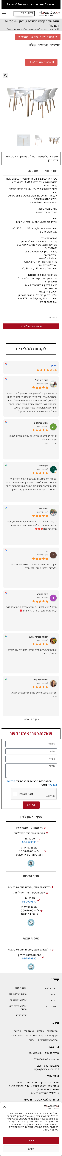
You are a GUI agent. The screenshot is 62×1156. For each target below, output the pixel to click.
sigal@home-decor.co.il (46, 1069)
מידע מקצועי (52, 1030)
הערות (52, 317)
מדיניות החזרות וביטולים (47, 1040)
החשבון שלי (29, 1030)
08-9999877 (29, 902)
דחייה (31, 1149)
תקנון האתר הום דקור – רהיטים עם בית (41, 1035)
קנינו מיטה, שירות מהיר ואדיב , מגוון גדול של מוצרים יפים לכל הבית (32, 651)
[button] (4, 1106)
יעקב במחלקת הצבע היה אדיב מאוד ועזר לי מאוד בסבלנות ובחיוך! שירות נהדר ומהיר (34, 566)
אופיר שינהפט (41, 423)
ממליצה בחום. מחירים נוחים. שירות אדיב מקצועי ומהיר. (34, 694)
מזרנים (53, 1000)
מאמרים (40, 1030)
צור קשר (17, 1030)
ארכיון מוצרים (20, 1015)
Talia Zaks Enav (40, 679)
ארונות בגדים (51, 1006)
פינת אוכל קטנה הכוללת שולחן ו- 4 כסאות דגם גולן (27, 29)
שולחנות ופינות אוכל (18, 1000)
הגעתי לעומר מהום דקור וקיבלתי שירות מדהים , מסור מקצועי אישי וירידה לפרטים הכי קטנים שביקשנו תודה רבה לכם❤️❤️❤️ (32, 525)
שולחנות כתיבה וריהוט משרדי (17, 1007)
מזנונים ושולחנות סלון (17, 994)
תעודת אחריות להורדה (31, 326)
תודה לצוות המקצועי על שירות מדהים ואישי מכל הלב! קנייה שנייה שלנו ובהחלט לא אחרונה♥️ (31, 608)
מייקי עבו (43, 508)
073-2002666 (41, 1059)
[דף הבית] (58, 29)
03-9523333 (29, 842)
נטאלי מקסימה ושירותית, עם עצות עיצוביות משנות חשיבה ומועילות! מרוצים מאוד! (33, 439)
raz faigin (43, 465)
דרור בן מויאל (41, 380)
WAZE (52, 1093)
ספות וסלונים (50, 988)
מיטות (53, 994)
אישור (31, 1140)
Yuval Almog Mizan (38, 636)
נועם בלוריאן (42, 594)
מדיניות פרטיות (17, 1035)
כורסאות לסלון (20, 988)
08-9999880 (29, 958)
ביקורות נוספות (31, 719)
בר (47, 551)
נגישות (31, 1040)
